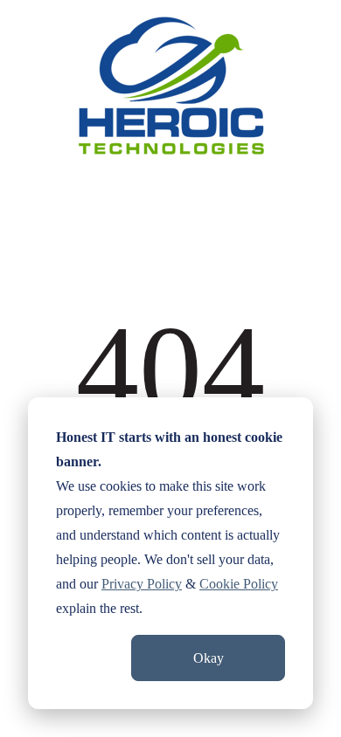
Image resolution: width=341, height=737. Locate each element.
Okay (208, 658)
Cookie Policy (238, 583)
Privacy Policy (141, 583)
